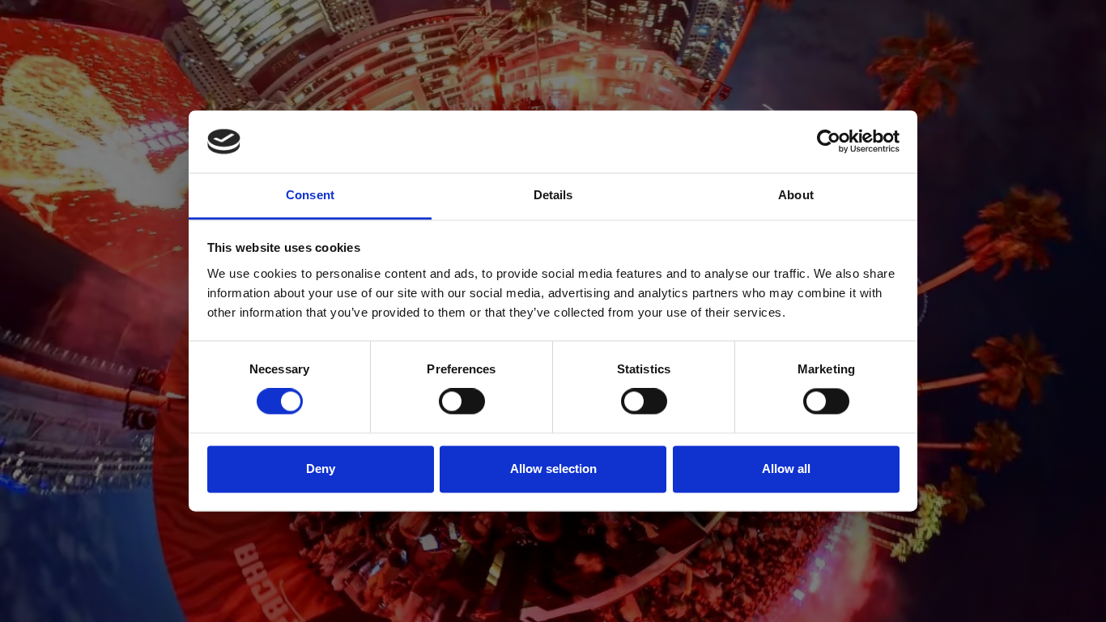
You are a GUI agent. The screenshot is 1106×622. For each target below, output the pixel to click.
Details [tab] (553, 195)
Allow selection (553, 468)
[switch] (462, 402)
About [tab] (796, 195)
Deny (320, 468)
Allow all (786, 468)
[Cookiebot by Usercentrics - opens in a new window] (829, 142)
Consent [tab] (310, 195)
